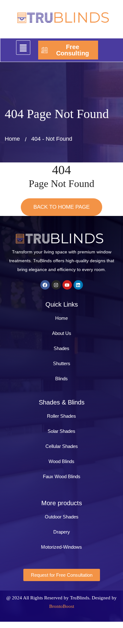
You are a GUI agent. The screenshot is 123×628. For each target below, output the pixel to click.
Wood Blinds (61, 461)
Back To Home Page (61, 207)
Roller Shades (61, 416)
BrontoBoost (61, 606)
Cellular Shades (61, 446)
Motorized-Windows (61, 547)
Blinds (61, 378)
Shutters (61, 363)
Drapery (61, 532)
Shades (61, 348)
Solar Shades (61, 431)
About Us (61, 333)
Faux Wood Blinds (61, 476)
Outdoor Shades (62, 516)
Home (12, 139)
